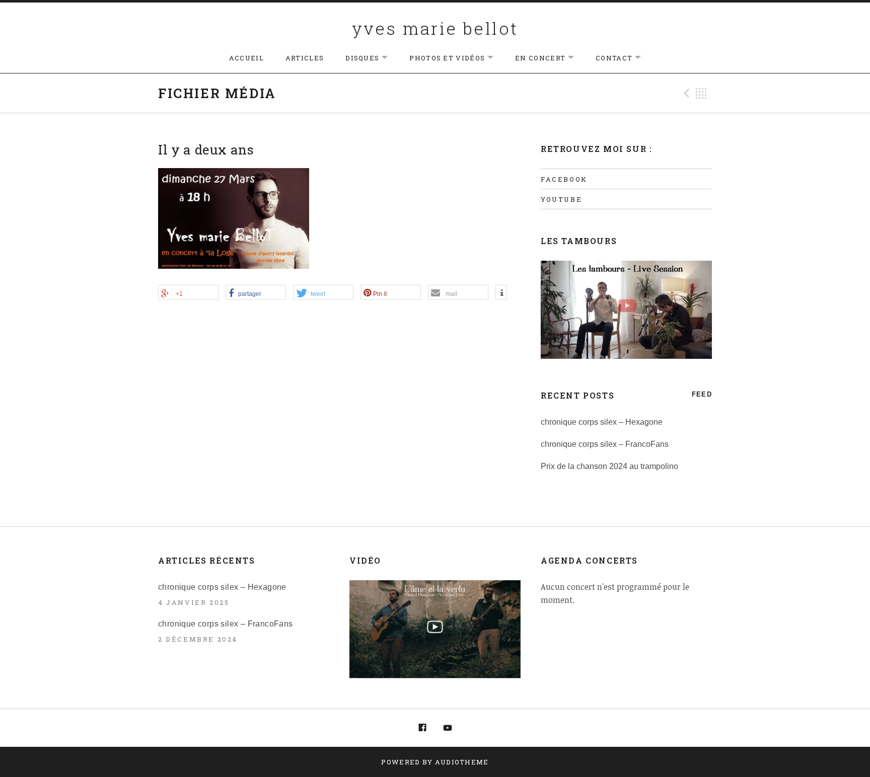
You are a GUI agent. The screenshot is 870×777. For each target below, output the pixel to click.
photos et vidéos (456, 58)
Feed (702, 394)
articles (304, 57)
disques (371, 58)
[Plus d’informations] (501, 292)
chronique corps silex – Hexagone (602, 422)
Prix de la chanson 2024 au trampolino (609, 466)
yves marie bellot (435, 28)
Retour (701, 93)
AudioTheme (462, 761)
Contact (623, 58)
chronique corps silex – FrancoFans (605, 444)
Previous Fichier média (685, 93)
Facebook (564, 179)
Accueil (246, 57)
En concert (549, 58)
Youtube (561, 199)
